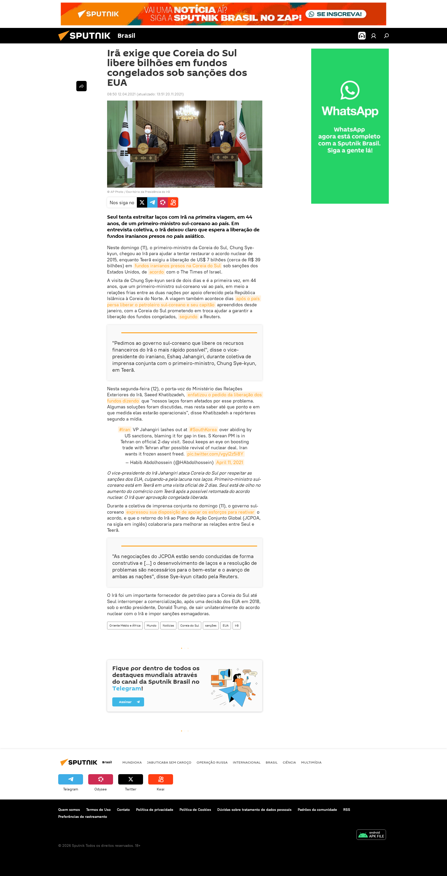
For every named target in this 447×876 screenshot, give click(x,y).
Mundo (152, 625)
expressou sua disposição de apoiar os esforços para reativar (190, 512)
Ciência (289, 762)
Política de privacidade (154, 809)
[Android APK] (371, 835)
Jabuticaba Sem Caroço (169, 762)
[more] (81, 86)
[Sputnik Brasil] (86, 42)
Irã (237, 625)
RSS (346, 809)
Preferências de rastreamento (82, 816)
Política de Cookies (195, 809)
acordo (157, 272)
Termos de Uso (98, 809)
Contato (123, 809)
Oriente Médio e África (124, 625)
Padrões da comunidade (317, 809)
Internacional (246, 762)
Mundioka (132, 762)
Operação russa (212, 762)
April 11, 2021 (229, 462)
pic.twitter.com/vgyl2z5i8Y (215, 454)
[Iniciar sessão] (373, 36)
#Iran (124, 429)
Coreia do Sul (189, 625)
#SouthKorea (203, 429)
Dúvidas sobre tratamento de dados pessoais (254, 809)
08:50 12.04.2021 (121, 94)
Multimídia (311, 762)
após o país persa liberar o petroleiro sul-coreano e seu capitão (184, 301)
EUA (226, 625)
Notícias (168, 625)
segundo (188, 316)
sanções (211, 625)
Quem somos (69, 809)
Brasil (272, 762)
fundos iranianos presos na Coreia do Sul (178, 266)
